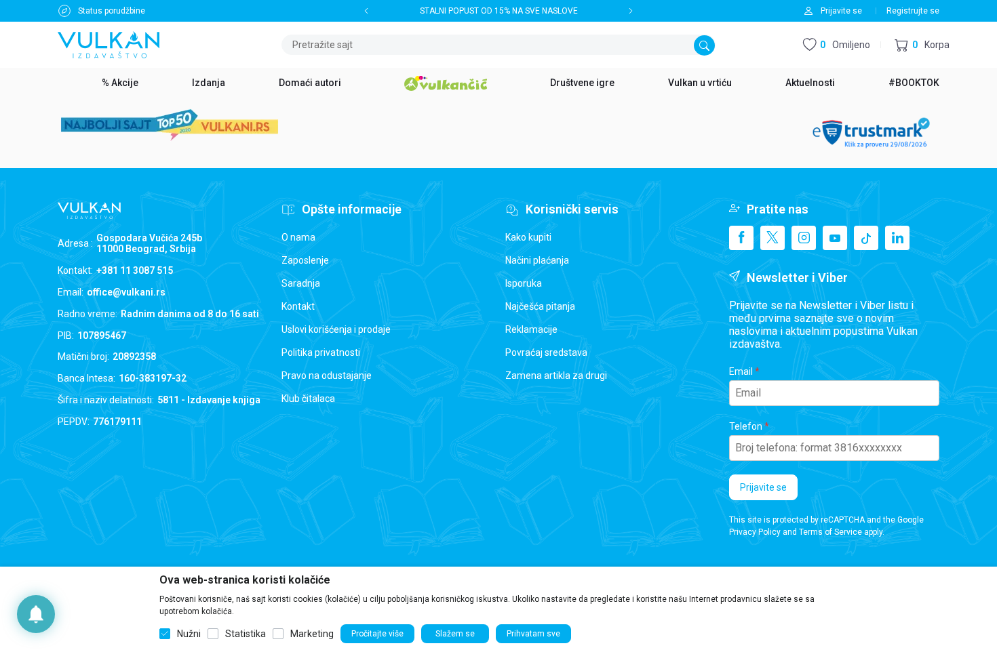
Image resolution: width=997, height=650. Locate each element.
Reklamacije (531, 329)
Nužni (189, 633)
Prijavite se (763, 487)
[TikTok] (866, 238)
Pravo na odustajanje (326, 375)
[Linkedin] (897, 238)
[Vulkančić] (445, 81)
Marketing (312, 633)
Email (741, 371)
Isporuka (523, 283)
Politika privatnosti (320, 352)
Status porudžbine (111, 11)
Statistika (245, 633)
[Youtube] (835, 238)
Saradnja (300, 283)
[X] (772, 238)
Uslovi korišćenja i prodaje (336, 329)
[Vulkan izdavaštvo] (108, 43)
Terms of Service (830, 532)
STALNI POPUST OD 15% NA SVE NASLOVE (499, 11)
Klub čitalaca (308, 398)
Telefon (745, 426)
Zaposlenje (305, 260)
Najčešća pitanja (540, 306)
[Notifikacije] (36, 614)
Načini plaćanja (537, 260)
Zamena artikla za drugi (556, 375)
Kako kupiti (528, 237)
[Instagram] (803, 238)
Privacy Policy (755, 532)
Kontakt (298, 306)
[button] (922, 45)
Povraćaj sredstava (546, 352)
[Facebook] (741, 238)
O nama (298, 237)
